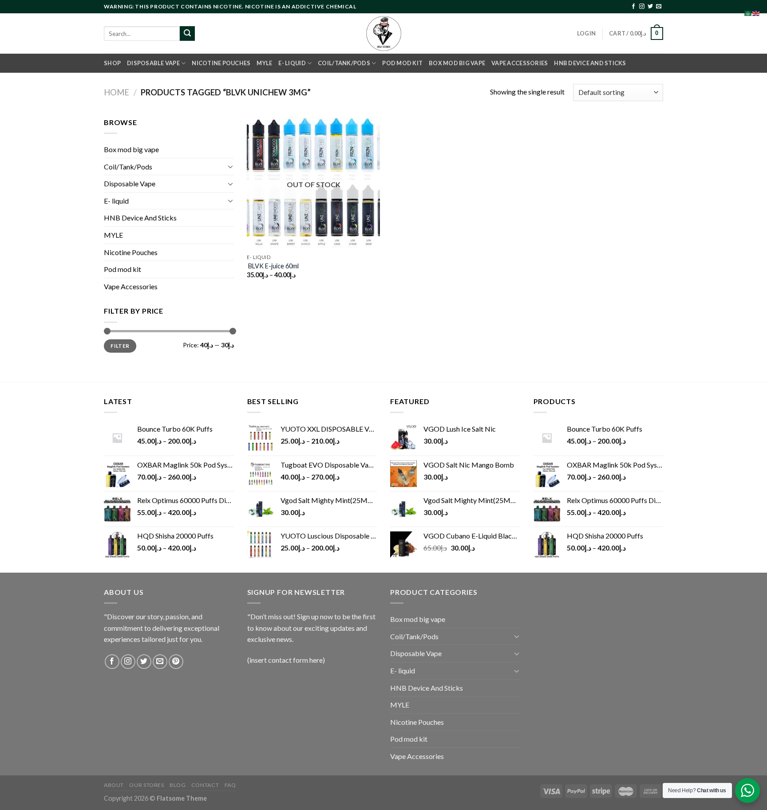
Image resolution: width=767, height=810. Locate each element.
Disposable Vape (153, 63)
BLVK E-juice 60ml (273, 266)
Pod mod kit (402, 63)
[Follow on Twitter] (650, 7)
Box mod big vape (457, 63)
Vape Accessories (519, 63)
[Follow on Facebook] (633, 7)
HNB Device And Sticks (590, 63)
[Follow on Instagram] (641, 7)
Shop (112, 63)
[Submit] (187, 33)
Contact (205, 785)
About (114, 785)
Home (116, 92)
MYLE (264, 63)
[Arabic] (748, 12)
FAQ (230, 785)
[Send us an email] (658, 7)
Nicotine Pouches (221, 63)
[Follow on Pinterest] (176, 661)
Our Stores (146, 785)
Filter (120, 345)
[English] (756, 12)
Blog (178, 785)
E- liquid (291, 63)
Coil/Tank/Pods (344, 63)
